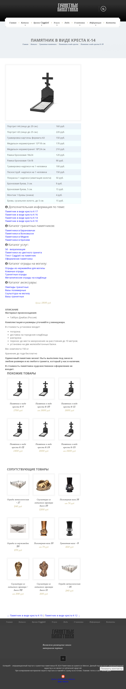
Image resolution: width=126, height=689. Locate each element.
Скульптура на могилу (17, 293)
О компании (79, 22)
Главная (12, 22)
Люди (67, 22)
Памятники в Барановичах (20, 230)
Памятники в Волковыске (19, 233)
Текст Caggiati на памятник (20, 255)
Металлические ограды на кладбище (25, 277)
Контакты (111, 22)
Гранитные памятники (47, 44)
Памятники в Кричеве (17, 239)
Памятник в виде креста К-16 (21, 214)
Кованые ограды (14, 271)
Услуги (57, 22)
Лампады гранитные (17, 287)
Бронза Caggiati (41, 22)
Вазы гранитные (14, 296)
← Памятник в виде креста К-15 (24, 615)
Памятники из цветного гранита (23, 252)
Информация (95, 22)
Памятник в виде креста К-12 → (62, 615)
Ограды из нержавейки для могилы (25, 268)
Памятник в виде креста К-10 (21, 220)
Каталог (25, 22)
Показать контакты (112, 668)
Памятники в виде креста (68, 44)
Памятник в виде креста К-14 (21, 217)
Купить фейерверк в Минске (63, 679)
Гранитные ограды (16, 274)
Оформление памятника (18, 258)
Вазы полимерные (15, 290)
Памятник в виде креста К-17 (21, 211)
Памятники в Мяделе (17, 236)
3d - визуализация (15, 249)
